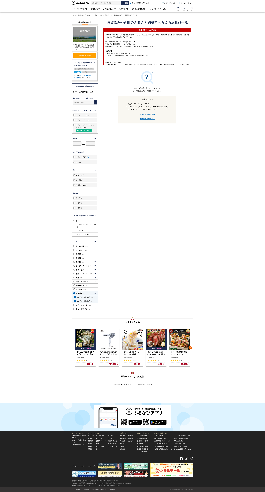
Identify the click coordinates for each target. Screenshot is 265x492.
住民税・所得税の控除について (163, 449)
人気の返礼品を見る (147, 114)
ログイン (178, 10)
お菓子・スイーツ (84, 274)
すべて (78, 221)
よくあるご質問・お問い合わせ (140, 3)
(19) (111, 360)
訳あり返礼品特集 (142, 438)
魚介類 (80, 258)
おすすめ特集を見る (147, 119)
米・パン (81, 250)
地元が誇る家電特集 (142, 446)
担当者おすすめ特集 (142, 441)
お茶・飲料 (82, 270)
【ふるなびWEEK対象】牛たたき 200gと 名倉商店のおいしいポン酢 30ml (156, 353)
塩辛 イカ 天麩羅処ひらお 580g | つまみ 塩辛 (132, 353)
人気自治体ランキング (78, 444)
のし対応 (79, 180)
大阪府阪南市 (80, 357)
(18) (158, 360)
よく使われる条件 (78, 152)
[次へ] (190, 347)
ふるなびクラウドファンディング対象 (85, 127)
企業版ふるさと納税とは (181, 446)
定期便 (78, 162)
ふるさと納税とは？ (160, 435)
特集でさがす (123, 9)
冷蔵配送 (79, 203)
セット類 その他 (84, 309)
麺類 (79, 278)
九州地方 (107, 15)
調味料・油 (81, 285)
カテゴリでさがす (109, 9)
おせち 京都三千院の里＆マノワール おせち (179, 353)
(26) (87, 360)
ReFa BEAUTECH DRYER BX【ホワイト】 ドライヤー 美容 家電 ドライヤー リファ (108, 353)
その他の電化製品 (85, 301)
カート (191, 10)
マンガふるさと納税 (179, 443)
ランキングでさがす (80, 9)
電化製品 (127, 15)
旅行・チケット (83, 305)
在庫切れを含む (81, 185)
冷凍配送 (79, 208)
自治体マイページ (83, 234)
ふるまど (80, 231)
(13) (134, 360)
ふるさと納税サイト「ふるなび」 (82, 15)
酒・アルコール (84, 266)
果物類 (80, 254)
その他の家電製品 (85, 297)
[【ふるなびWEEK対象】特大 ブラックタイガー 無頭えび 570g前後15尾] (85, 339)
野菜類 (80, 262)
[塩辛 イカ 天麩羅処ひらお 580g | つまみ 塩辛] (132, 339)
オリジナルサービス (159, 9)
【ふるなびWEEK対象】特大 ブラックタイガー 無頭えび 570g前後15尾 (85, 353)
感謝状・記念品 (112, 441)
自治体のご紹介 (85, 55)
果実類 (90, 443)
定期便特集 (140, 443)
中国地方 (130, 435)
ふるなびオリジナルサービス (82, 110)
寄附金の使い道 (178, 441)
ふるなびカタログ (169, 3)
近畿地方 (122, 449)
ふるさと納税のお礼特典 (181, 438)
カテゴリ (75, 241)
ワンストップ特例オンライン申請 (83, 216)
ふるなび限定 (81, 157)
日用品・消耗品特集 (142, 449)
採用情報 (112, 489)
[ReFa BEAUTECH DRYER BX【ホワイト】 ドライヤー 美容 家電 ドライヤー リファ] (108, 339)
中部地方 (122, 446)
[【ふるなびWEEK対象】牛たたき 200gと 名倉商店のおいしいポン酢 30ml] (156, 339)
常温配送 (79, 198)
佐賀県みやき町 (117, 15)
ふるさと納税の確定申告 (161, 446)
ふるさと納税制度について (161, 443)
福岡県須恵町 (128, 357)
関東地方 (122, 443)
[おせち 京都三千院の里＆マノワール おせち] (179, 339)
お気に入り (185, 10)
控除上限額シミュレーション (162, 441)
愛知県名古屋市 (105, 357)
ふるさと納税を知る (139, 9)
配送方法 (75, 193)
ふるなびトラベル (186, 3)
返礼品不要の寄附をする (85, 86)
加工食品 (81, 289)
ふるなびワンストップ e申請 (86, 225)
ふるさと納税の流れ (160, 438)
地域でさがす (95, 9)
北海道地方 (123, 438)
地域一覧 (122, 435)
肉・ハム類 (82, 246)
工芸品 (110, 438)
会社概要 (78, 489)
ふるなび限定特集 (142, 451)
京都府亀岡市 (175, 357)
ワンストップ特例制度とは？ (182, 435)
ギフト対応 (80, 175)
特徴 (74, 170)
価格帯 (75, 138)
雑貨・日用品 (83, 281)
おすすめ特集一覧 (142, 435)
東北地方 (122, 441)
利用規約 (86, 489)
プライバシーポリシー (99, 489)
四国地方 (130, 438)
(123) (182, 360)
